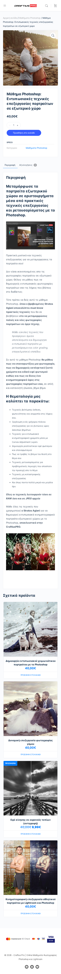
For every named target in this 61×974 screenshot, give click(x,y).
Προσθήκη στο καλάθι (24, 132)
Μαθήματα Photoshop (30, 18)
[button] (53, 35)
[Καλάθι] (55, 5)
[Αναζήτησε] (47, 5)
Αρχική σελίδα (10, 18)
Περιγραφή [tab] (10, 165)
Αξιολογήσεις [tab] (27, 165)
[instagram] (32, 967)
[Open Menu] (5, 5)
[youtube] (37, 967)
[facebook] (26, 967)
